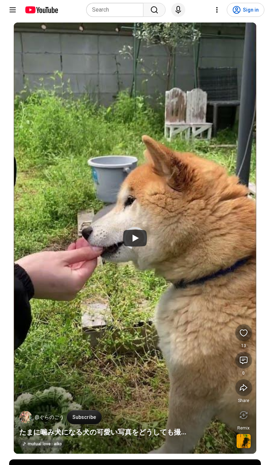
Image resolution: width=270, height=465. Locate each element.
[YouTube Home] (41, 10)
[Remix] (243, 415)
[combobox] (117, 10)
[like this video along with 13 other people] (243, 332)
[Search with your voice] (178, 10)
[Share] (243, 387)
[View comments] (243, 360)
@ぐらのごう (49, 417)
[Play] (135, 238)
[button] (25, 417)
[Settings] (217, 10)
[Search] (154, 10)
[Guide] (12, 10)
